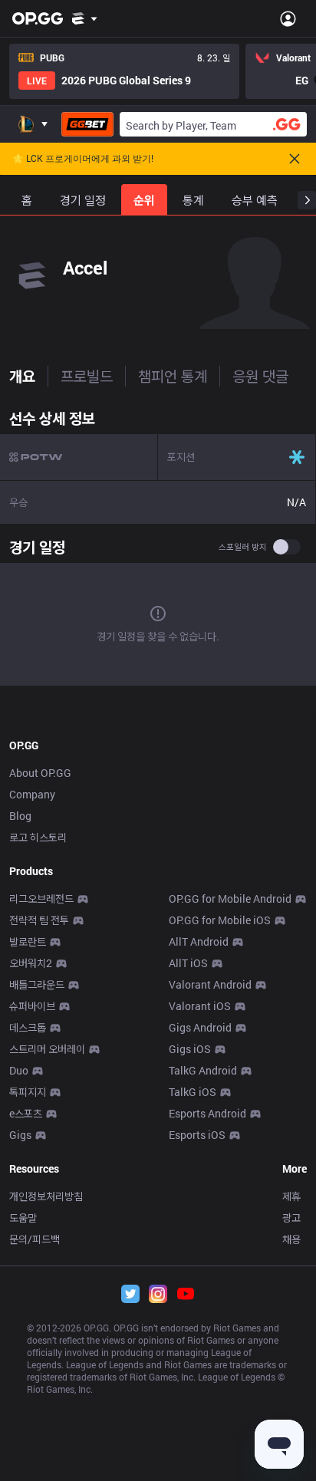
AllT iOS (188, 963)
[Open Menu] (288, 18)
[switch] (287, 547)
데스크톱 (27, 1027)
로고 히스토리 (38, 837)
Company (32, 794)
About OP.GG (40, 772)
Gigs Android (200, 1027)
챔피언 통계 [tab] (172, 376)
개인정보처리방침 (46, 1196)
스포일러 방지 (243, 546)
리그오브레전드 (41, 898)
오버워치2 (30, 963)
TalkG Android (203, 1070)
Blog (20, 815)
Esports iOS (197, 1134)
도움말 (23, 1217)
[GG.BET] (87, 124)
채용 (291, 1239)
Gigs (20, 1134)
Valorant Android (210, 984)
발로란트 (27, 941)
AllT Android (199, 941)
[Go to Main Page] (37, 18)
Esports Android (207, 1113)
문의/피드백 (34, 1239)
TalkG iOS (192, 1091)
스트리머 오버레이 (47, 1049)
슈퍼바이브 (32, 1006)
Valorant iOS (200, 1006)
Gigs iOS (190, 1049)
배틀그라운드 (36, 984)
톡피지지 (27, 1091)
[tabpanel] (158, 547)
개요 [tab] (22, 376)
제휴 (291, 1196)
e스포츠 (25, 1113)
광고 (291, 1217)
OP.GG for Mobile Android (230, 898)
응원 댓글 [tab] (260, 376)
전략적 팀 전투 (39, 920)
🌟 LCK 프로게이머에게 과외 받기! (82, 158)
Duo (18, 1070)
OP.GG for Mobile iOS (220, 920)
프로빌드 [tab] (87, 376)
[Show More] (84, 18)
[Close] (294, 159)
